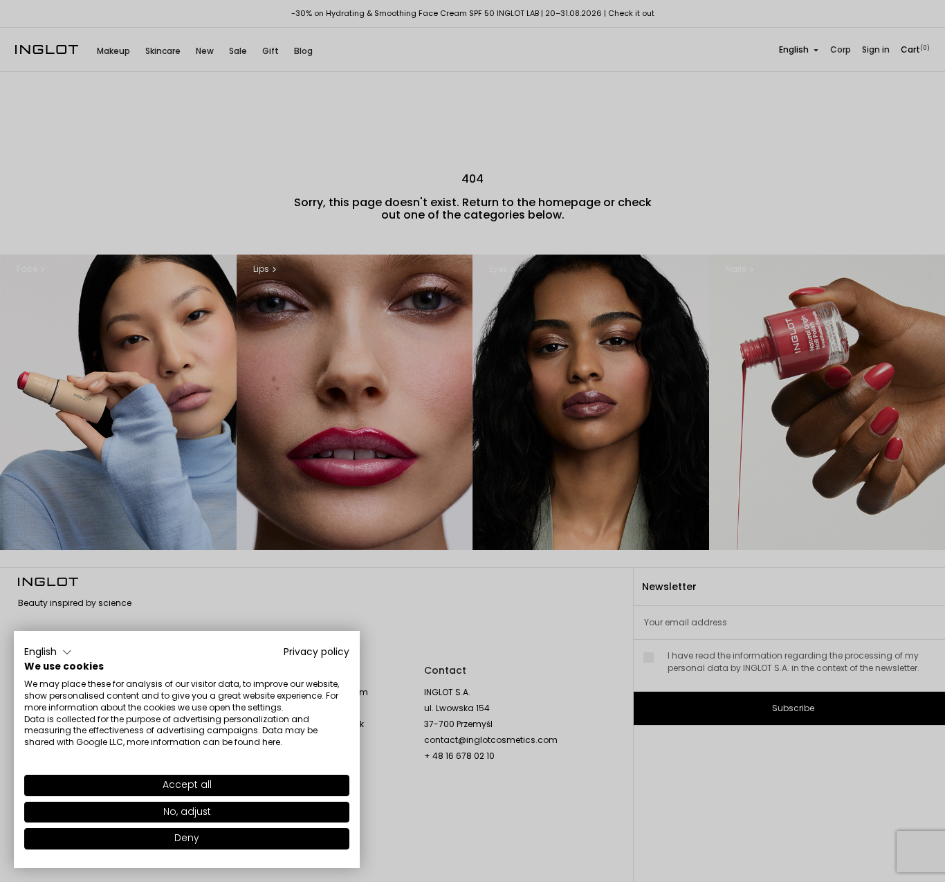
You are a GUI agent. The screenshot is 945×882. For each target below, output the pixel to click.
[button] (48, 652)
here (271, 742)
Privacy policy (316, 652)
